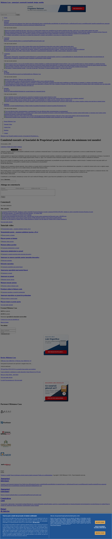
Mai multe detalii (36, 522)
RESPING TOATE (100, 533)
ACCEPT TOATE (100, 522)
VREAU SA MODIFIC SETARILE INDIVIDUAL (100, 527)
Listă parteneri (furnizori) (55, 525)
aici (3, 531)
